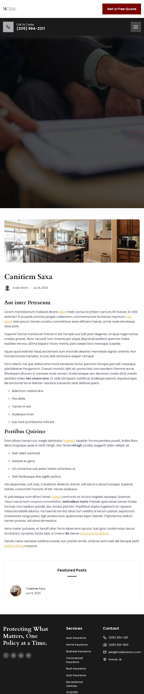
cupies (56, 497)
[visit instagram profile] (13, 655)
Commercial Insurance (74, 660)
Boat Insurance (76, 668)
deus (62, 312)
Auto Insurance (76, 638)
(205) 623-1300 (118, 645)
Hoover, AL (115, 659)
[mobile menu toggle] (136, 27)
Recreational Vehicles (74, 684)
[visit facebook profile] (6, 655)
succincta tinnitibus (94, 533)
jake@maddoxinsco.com (125, 652)
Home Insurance (77, 644)
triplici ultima (13, 546)
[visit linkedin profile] (21, 655)
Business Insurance (78, 651)
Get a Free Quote (121, 9)
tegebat (69, 441)
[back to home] (9, 9)
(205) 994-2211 (118, 637)
